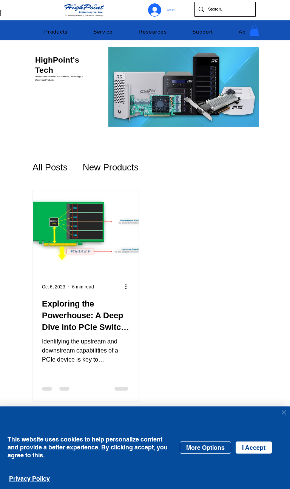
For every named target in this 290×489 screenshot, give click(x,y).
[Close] (283, 413)
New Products (111, 167)
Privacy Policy (29, 478)
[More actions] (128, 286)
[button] (56, 31)
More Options (205, 447)
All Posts (50, 167)
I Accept (253, 447)
